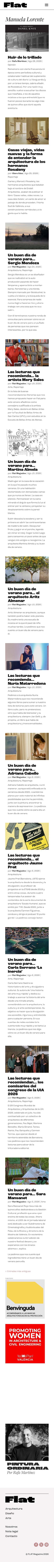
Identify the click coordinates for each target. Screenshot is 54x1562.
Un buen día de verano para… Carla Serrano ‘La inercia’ (25, 966)
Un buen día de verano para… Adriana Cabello (23, 770)
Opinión (12, 65)
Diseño (9, 1513)
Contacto (11, 1536)
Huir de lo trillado (25, 58)
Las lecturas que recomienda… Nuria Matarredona (27, 680)
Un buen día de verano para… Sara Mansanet (26, 1194)
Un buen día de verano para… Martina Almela (22, 466)
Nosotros (11, 1527)
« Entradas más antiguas (18, 1271)
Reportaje (13, 177)
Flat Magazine (19, 267)
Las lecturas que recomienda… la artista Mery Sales (26, 376)
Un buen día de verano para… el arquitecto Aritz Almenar (23, 595)
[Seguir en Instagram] (46, 1545)
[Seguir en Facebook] (36, 1545)
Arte (10, 387)
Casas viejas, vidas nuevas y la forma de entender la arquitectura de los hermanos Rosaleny (26, 160)
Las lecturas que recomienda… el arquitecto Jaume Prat (25, 861)
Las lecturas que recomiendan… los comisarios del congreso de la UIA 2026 (26, 1086)
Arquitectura (14, 270)
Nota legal (11, 1531)
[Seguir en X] (41, 1545)
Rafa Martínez (19, 61)
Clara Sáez (17, 173)
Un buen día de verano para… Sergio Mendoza (23, 259)
